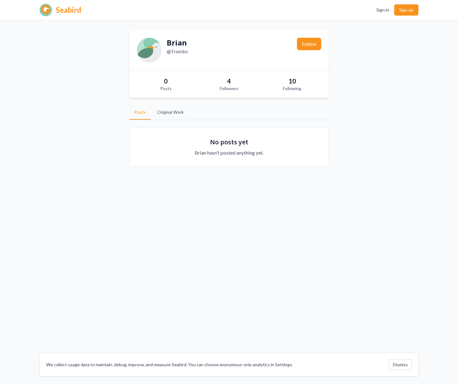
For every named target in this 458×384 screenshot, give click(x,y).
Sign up (406, 9)
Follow (309, 44)
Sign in (382, 9)
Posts (140, 112)
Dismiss (400, 364)
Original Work (170, 112)
